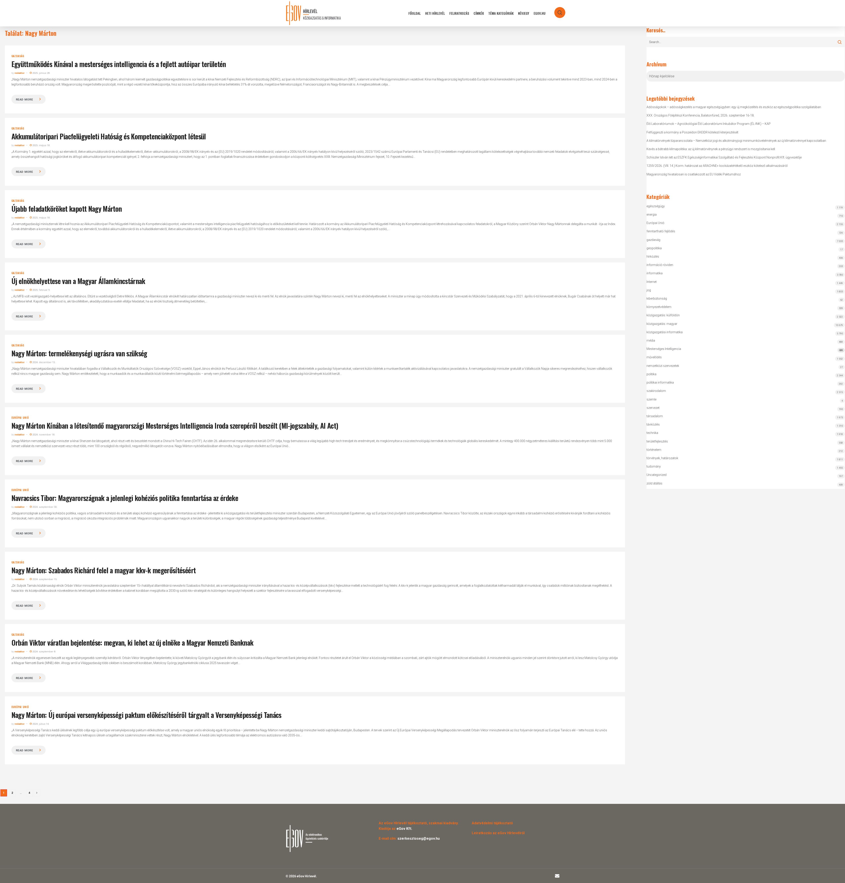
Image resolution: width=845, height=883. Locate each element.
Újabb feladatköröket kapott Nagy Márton (66, 208)
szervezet (653, 408)
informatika (655, 273)
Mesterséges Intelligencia (745, 349)
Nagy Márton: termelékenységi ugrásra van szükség (79, 353)
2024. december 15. (43, 362)
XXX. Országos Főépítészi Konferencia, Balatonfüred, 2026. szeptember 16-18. (700, 115)
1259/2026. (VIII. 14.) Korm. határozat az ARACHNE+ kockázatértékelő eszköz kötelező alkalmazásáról (717, 165)
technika (652, 433)
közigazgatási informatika (665, 332)
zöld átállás (654, 483)
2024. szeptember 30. (44, 507)
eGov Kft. (404, 829)
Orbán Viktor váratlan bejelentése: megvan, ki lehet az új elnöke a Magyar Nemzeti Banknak (132, 642)
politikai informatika (660, 382)
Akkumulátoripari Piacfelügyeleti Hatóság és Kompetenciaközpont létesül (108, 136)
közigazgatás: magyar (662, 324)
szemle (651, 399)
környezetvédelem (659, 307)
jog (649, 290)
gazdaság (17, 56)
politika (651, 374)
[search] (557, 10)
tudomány (654, 466)
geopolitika (654, 248)
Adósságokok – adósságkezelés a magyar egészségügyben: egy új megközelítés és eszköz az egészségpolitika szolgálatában (734, 107)
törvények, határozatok (662, 458)
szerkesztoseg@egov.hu (418, 838)
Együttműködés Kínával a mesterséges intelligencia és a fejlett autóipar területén (118, 64)
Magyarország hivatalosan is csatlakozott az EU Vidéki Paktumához (694, 174)
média (651, 340)
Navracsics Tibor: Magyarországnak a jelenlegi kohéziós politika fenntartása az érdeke (124, 498)
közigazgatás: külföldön (663, 315)
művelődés (654, 357)
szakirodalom (656, 391)
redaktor (19, 73)
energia (652, 214)
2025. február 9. (41, 290)
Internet (652, 282)
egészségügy (656, 206)
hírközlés (653, 256)
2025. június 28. (41, 73)
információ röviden (660, 265)
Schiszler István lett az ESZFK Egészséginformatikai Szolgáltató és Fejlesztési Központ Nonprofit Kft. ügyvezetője (724, 157)
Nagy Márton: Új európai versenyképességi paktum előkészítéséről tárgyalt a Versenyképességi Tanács (146, 715)
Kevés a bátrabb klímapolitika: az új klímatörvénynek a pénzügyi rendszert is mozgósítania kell (711, 149)
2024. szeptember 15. (44, 579)
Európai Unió (20, 417)
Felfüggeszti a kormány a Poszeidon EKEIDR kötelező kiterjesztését (692, 132)
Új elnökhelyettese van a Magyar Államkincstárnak (78, 281)
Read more (24, 99)
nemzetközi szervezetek (663, 366)
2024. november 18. (43, 434)
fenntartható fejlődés (661, 231)
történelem (654, 450)
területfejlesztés (657, 441)
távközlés (653, 424)
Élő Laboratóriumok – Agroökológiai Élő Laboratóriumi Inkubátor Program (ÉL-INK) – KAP (709, 124)
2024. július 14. (40, 724)
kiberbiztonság (657, 298)
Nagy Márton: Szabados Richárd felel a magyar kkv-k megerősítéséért (103, 570)
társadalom (655, 416)
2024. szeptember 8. (44, 651)
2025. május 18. (41, 145)
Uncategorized (657, 475)
